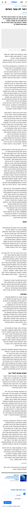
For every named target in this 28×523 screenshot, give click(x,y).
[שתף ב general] (2, 2)
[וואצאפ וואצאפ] (5, 2)
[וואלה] (14, 2)
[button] (21, 2)
